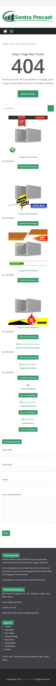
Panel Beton (10, 646)
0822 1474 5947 (15, 602)
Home (5, 44)
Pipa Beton (9, 630)
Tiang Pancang (11, 636)
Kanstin (8, 649)
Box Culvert (9, 633)
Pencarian (51, 108)
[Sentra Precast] (5, 31)
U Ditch (8, 626)
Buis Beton (9, 639)
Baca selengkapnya (28, 395)
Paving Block (10, 643)
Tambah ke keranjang (28, 166)
